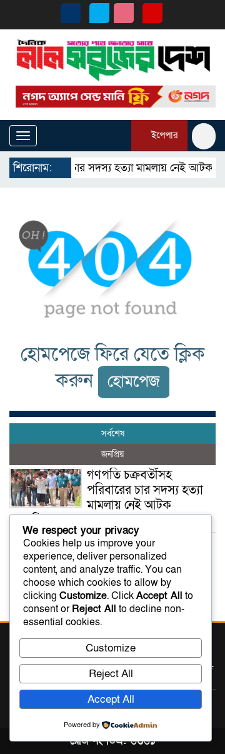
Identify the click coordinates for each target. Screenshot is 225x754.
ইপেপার (163, 135)
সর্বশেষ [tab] (112, 434)
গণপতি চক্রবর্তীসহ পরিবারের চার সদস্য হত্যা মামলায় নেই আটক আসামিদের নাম (106, 497)
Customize (111, 648)
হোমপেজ (134, 381)
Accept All (111, 699)
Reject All (111, 673)
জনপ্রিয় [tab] (112, 454)
